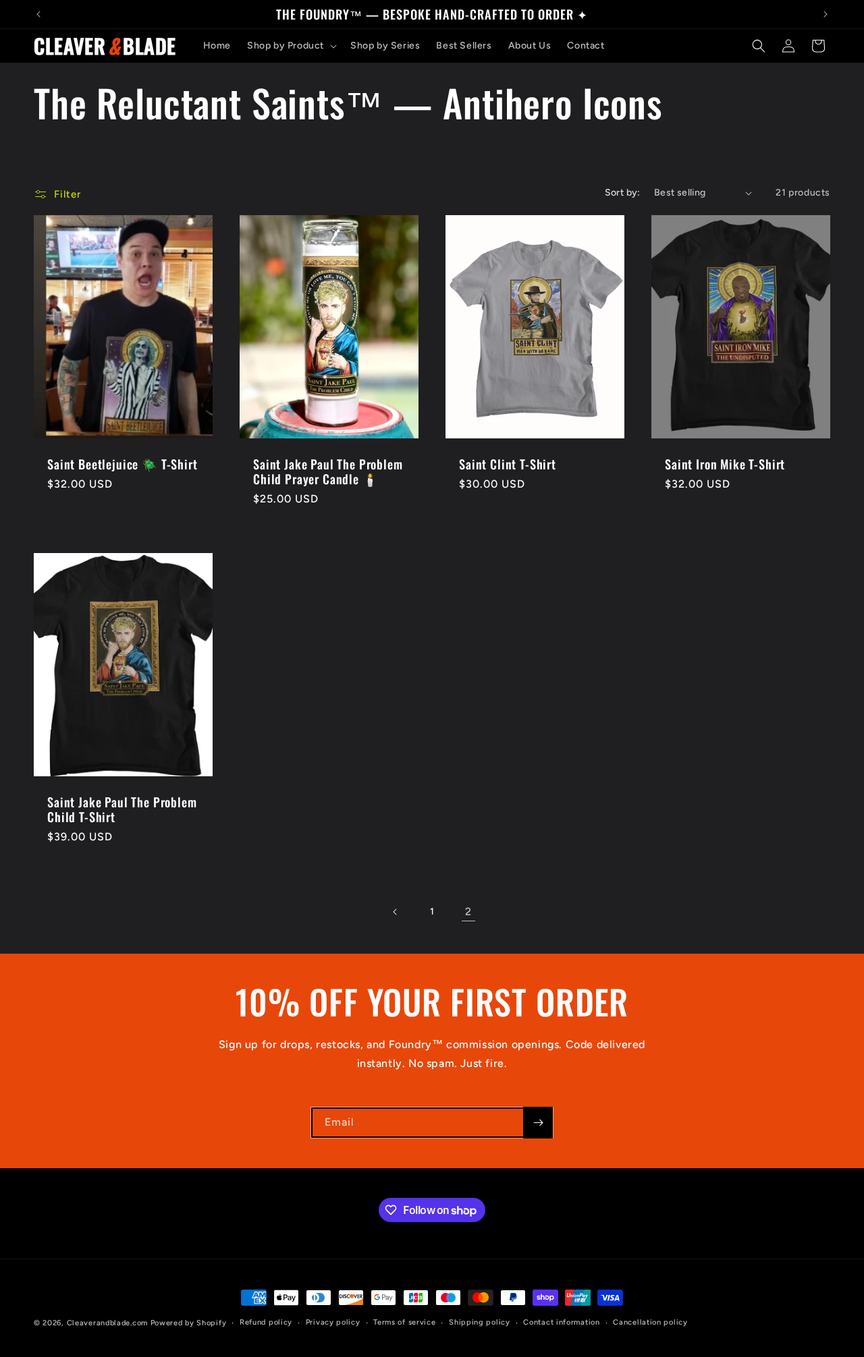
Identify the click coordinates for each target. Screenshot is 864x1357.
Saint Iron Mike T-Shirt (725, 464)
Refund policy (266, 1322)
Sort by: (623, 192)
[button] (290, 46)
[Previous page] (395, 912)
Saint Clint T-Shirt (507, 464)
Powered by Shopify (189, 1323)
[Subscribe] (538, 1122)
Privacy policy (333, 1322)
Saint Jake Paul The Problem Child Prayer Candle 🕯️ (328, 471)
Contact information (561, 1322)
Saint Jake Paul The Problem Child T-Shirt (122, 809)
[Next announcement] (825, 14)
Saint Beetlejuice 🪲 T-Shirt (122, 464)
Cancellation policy (650, 1322)
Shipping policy (479, 1322)
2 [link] (468, 911)
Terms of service (404, 1322)
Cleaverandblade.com (107, 1323)
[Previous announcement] (38, 14)
